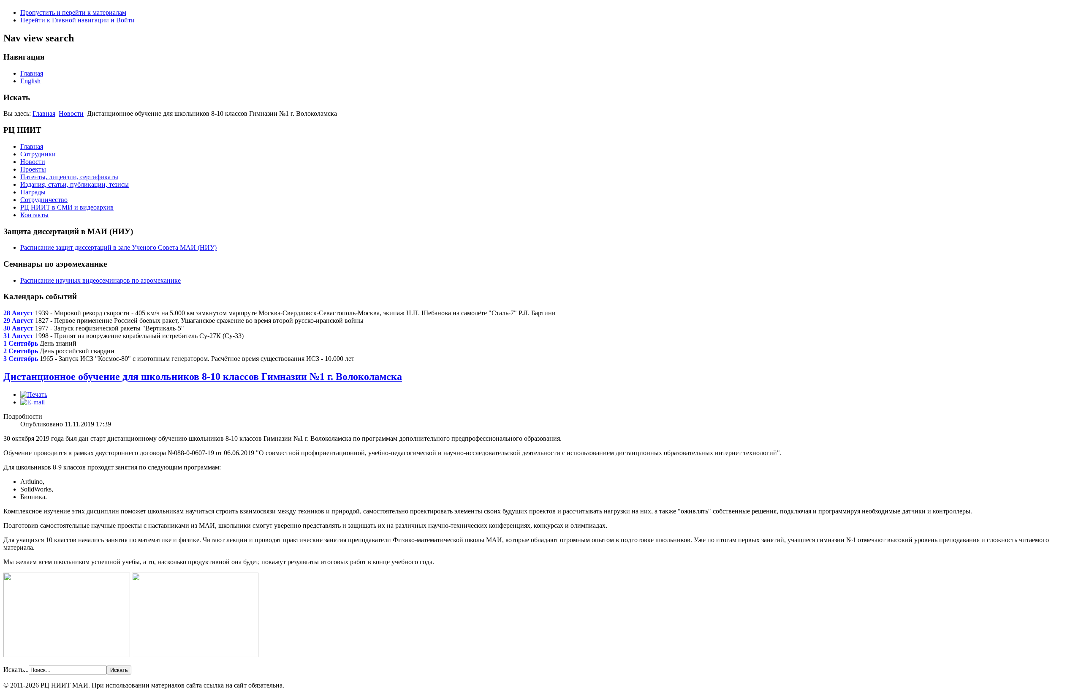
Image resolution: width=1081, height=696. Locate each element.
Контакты (34, 214)
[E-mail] (32, 402)
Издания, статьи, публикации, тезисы (74, 184)
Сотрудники (38, 154)
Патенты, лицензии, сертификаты (69, 176)
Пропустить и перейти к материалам (73, 12)
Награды (33, 192)
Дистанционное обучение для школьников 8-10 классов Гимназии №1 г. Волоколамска (202, 376)
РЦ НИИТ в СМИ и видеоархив (67, 207)
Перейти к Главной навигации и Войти (77, 20)
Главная (31, 73)
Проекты (33, 169)
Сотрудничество (44, 199)
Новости (71, 113)
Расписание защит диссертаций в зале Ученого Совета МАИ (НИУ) (118, 247)
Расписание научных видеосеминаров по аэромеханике (100, 280)
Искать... (16, 669)
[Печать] (33, 394)
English (30, 81)
